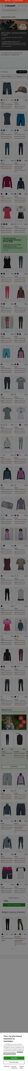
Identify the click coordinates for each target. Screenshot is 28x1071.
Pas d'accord (14, 1062)
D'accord (14, 1058)
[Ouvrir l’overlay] (14, 2)
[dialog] (14, 1052)
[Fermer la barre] (26, 1)
